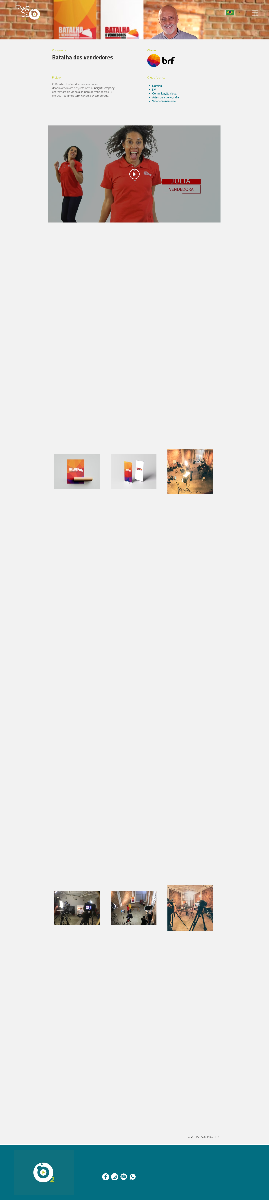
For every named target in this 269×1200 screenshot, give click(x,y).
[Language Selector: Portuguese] (233, 12)
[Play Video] (134, 174)
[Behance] (123, 1176)
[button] (255, 13)
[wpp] (132, 1176)
